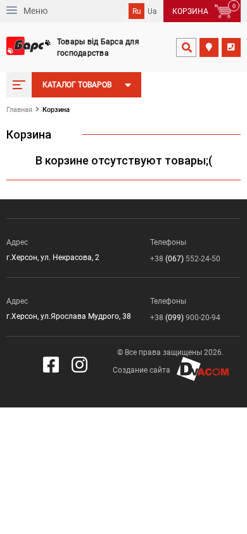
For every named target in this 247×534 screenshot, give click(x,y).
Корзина (56, 110)
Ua (152, 11)
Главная (19, 110)
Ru (136, 11)
